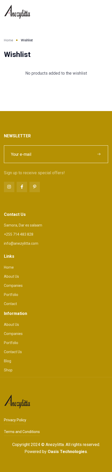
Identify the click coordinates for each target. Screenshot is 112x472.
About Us (11, 276)
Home (8, 40)
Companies (13, 285)
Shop (8, 370)
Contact (10, 304)
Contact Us (13, 352)
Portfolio (11, 295)
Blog (7, 361)
